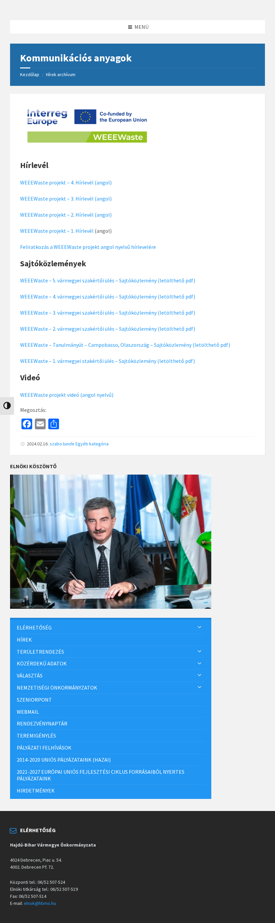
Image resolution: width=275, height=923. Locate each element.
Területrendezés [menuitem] (40, 651)
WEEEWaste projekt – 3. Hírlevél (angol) (66, 198)
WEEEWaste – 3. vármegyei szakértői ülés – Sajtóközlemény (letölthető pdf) (107, 312)
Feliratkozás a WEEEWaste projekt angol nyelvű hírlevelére (88, 246)
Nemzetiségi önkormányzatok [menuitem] (57, 687)
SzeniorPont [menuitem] (34, 699)
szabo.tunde (62, 444)
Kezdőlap (29, 74)
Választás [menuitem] (30, 675)
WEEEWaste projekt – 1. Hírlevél (57, 230)
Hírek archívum (60, 74)
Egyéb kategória (92, 444)
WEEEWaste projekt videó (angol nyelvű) (66, 394)
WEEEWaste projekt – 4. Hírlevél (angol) (66, 182)
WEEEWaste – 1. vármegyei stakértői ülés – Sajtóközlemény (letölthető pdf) (107, 361)
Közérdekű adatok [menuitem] (42, 663)
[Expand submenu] (200, 627)
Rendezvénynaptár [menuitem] (42, 723)
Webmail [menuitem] (28, 711)
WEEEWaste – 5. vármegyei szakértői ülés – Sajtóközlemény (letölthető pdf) (107, 280)
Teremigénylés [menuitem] (36, 735)
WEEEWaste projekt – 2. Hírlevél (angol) (66, 214)
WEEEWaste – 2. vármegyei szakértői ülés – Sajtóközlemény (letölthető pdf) (107, 328)
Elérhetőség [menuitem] (34, 627)
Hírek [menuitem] (24, 639)
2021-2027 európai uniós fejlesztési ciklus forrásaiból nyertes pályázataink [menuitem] (100, 775)
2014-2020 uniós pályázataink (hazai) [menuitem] (64, 759)
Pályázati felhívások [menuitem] (44, 747)
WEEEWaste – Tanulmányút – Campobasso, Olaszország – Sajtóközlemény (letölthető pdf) (125, 344)
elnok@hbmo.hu (40, 903)
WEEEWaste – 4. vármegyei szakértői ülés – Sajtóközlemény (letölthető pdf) (107, 296)
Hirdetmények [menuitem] (36, 790)
